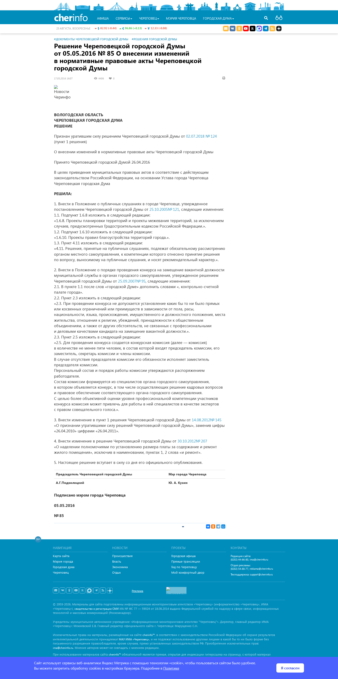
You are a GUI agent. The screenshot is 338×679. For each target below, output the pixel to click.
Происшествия (122, 556)
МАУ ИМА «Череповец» (134, 639)
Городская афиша (183, 556)
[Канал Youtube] (246, 28)
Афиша (103, 18)
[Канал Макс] (259, 29)
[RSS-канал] (103, 590)
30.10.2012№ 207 (192, 441)
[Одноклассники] (213, 526)
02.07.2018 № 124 (201, 136)
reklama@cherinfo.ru (261, 568)
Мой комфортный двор (187, 572)
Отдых (116, 572)
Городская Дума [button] (217, 18)
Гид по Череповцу (184, 567)
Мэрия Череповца (181, 18)
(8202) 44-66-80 (239, 559)
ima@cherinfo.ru (259, 559)
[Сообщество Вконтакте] (62, 590)
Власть (116, 561)
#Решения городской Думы (154, 39)
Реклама (137, 591)
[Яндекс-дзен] (109, 591)
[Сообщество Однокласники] (239, 28)
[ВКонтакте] (208, 526)
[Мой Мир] (223, 526)
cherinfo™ (149, 635)
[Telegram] (218, 526)
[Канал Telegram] (96, 590)
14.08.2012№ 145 (206, 419)
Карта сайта (61, 556)
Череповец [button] (148, 18)
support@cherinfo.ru (261, 574)
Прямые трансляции (185, 561)
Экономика (120, 567)
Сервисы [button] (123, 18)
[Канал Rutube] (252, 28)
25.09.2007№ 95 (132, 281)
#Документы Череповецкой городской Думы (91, 39)
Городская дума (63, 567)
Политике (171, 668)
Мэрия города (63, 561)
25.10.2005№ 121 (164, 209)
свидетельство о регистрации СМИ (96, 608)
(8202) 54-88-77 (239, 568)
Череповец (61, 572)
